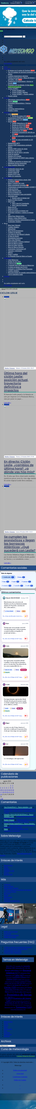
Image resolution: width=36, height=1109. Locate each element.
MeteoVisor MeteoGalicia (16, 216)
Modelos (6, 112)
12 (5, 790)
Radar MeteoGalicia (14, 191)
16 (13, 790)
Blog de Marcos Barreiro (16, 247)
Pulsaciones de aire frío (14, 1003)
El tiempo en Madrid (21, 981)
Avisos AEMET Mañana (20, 92)
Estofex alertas (12, 96)
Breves (10, 105)
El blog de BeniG (13, 236)
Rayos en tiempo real (14, 192)
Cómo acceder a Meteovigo (12, 952)
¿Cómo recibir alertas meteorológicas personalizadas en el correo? (15, 950)
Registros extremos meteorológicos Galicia (21, 220)
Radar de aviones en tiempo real (18, 211)
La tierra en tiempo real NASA (18, 267)
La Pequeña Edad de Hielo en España (20, 256)
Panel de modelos (13, 154)
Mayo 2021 (21, 989)
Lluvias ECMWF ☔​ (16, 3)
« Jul (1, 799)
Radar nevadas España (15, 200)
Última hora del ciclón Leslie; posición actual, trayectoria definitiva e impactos (16, 381)
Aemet (6, 1025)
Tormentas (24, 1007)
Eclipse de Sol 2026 (14, 262)
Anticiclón (20, 968)
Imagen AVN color (14, 174)
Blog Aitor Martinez (14, 240)
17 (1, 792)
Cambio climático (13, 227)
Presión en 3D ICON (20, 125)
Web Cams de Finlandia (19, 205)
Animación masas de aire (16, 169)
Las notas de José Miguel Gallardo (19, 234)
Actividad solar (13, 196)
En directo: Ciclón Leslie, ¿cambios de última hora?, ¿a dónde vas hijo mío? (19, 466)
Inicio (6, 67)
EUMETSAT (8, 874)
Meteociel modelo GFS (18, 120)
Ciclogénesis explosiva (21, 977)
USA (13, 114)
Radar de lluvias (13, 189)
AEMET (7, 869)
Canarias (27, 975)
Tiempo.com (8, 1029)
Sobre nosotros (8, 886)
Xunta (6, 867)
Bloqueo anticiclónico (13, 970)
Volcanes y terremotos (15, 251)
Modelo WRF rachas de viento (17, 149)
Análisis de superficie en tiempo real (19, 161)
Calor (19, 975)
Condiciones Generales (11, 935)
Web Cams (11, 201)
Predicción (7, 69)
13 (7, 790)
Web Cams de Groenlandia (20, 203)
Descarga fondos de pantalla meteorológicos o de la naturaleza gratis (22, 273)
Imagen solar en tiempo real (20, 198)
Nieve (9, 992)
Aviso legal (7, 933)
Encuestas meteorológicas (16, 109)
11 (3, 790)
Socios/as (7, 899)
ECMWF (20, 979)
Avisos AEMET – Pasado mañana (23, 94)
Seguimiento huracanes (15, 238)
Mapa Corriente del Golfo (16, 183)
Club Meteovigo (13, 260)
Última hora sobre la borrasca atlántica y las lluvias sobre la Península (19, 821)
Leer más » (7, 402)
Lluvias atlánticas (21, 987)
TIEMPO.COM (9, 871)
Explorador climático (14, 221)
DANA (11, 979)
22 (11, 792)
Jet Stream (17, 985)
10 (1, 790)
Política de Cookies (10, 937)
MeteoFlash (11, 229)
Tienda (13, 101)
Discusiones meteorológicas (19, 99)
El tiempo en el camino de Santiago (21, 70)
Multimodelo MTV (14, 143)
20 (7, 792)
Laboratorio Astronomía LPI (17, 249)
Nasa (5, 1031)
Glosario (6, 276)
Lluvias (10, 987)
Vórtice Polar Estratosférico (18, 1009)
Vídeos (10, 107)
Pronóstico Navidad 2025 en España (20, 1001)
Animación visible (14, 170)
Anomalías (19, 966)
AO (27, 968)
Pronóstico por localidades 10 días (21, 86)
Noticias (6, 98)
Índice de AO (12, 207)
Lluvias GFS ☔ (29, 3)
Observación (8, 178)
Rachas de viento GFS (21, 116)
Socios (12, 121)
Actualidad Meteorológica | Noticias (19, 103)
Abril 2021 (10, 966)
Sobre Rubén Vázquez (11, 888)
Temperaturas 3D (19, 130)
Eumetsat (7, 1033)
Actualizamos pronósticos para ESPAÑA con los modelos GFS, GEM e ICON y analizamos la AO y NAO (19, 810)
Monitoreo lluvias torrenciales (17, 163)
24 (1, 794)
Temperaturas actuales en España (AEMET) (22, 187)
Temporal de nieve (9, 1007)
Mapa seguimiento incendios (18, 185)
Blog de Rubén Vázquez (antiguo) (19, 242)
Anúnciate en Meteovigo (12, 901)
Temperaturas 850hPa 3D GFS (20, 118)
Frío (16, 983)
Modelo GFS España (14, 156)
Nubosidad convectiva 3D (22, 129)
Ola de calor (20, 992)
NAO (28, 989)
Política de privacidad (11, 932)
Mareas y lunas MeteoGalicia (17, 218)
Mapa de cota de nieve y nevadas (18, 152)
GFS (22, 983)
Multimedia (7, 258)
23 (13, 792)
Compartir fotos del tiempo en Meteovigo (21, 265)
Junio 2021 (25, 985)
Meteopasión (8, 897)
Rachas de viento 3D (20, 127)
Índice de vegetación (14, 176)
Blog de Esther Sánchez (15, 245)
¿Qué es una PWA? (10, 892)
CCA (8, 977)
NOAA (6, 873)
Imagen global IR (13, 172)
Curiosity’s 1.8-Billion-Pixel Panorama (20, 269)
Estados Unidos (13, 110)
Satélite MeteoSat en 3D (21, 123)
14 (9, 790)
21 (9, 792)
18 (3, 792)
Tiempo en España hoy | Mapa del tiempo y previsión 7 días (21, 78)
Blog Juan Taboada (14, 225)
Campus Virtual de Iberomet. (26, 1056)
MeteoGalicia (8, 865)
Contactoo (7, 884)
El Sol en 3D (15, 263)
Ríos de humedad (17, 1004)
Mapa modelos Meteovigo (16, 165)
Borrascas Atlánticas (18, 971)
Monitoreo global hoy (15, 150)
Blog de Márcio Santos (15, 243)
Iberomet (7, 1036)
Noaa (5, 1027)
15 (11, 790)
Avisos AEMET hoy (18, 90)
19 (5, 792)
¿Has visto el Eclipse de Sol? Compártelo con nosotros (16, 830)
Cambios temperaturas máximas (18, 76)
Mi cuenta (7, 893)
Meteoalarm (8, 1034)
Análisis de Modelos (14, 232)
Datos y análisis (13, 254)
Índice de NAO (13, 209)
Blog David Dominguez (15, 231)
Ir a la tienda (8, 63)
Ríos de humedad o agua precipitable (19, 194)
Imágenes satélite (9, 167)
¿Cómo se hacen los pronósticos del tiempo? (18, 890)
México (10, 252)
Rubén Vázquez (10, 368)
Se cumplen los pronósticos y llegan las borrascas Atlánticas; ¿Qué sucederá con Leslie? (19, 544)
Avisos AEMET (13, 89)
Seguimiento (27, 1004)
